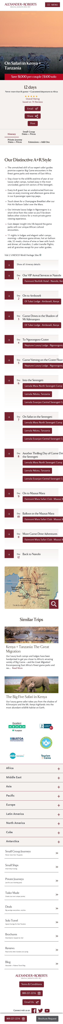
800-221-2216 (14, 1019)
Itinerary (12, 134)
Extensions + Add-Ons (39, 142)
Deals (15, 908)
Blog (15, 963)
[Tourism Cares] (46, 756)
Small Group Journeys (18, 853)
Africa (10, 768)
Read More (17, 668)
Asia (9, 786)
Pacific (10, 795)
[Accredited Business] (46, 726)
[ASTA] (16, 755)
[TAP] (46, 742)
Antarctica (12, 841)
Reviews (16, 950)
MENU (54, 5)
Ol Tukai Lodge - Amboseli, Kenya (42, 301)
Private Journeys (14, 880)
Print (32, 123)
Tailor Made (15, 894)
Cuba (9, 832)
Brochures (14, 936)
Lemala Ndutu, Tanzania (37, 394)
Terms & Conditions (31, 984)
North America (15, 823)
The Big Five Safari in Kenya (26, 697)
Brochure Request (47, 1019)
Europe (10, 804)
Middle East (13, 777)
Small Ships (12, 867)
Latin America (15, 814)
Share (31, 116)
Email (31, 109)
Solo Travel (15, 922)
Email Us (30, 1002)
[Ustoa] (16, 739)
